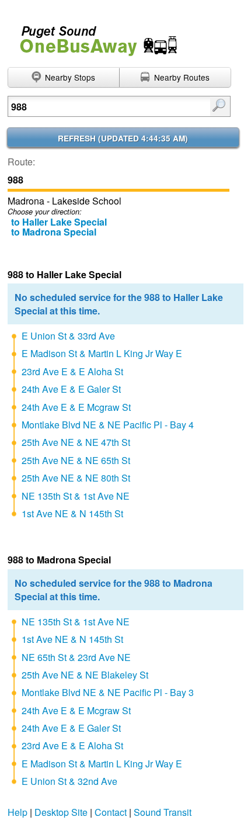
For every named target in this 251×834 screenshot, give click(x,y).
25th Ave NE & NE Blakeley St (85, 674)
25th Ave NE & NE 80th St (76, 478)
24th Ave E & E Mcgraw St (76, 407)
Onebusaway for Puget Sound (93, 36)
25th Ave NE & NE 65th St (76, 460)
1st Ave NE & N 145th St (72, 513)
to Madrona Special (53, 231)
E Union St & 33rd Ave (68, 335)
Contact (111, 812)
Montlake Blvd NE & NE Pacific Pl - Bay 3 (108, 692)
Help (17, 812)
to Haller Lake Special (59, 222)
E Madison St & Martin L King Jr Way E (102, 353)
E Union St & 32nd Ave (69, 781)
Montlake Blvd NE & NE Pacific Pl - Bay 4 (108, 424)
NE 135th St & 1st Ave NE (76, 496)
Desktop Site (61, 812)
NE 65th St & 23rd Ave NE (76, 657)
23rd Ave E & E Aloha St (72, 371)
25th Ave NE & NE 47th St (76, 442)
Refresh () (123, 138)
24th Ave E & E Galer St (71, 389)
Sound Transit (162, 812)
